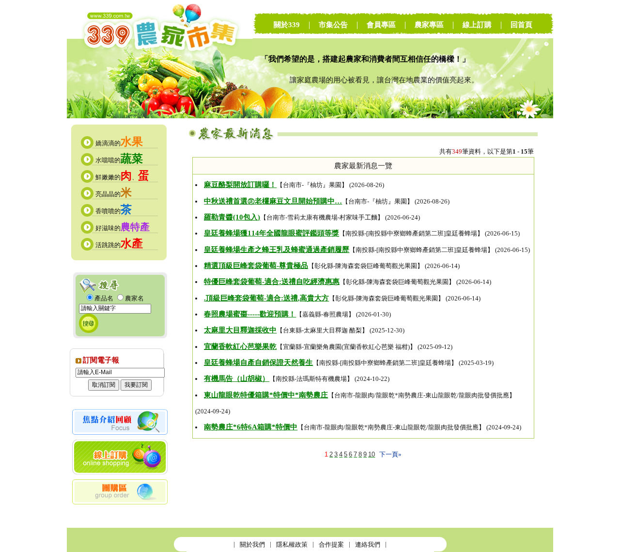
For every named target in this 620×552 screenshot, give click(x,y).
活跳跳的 (119, 245)
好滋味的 (122, 228)
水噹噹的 (119, 160)
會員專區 (381, 25)
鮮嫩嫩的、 (122, 177)
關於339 (287, 25)
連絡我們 (367, 544)
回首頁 (521, 25)
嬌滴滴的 (119, 143)
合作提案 (331, 544)
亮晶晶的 (113, 194)
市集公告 (333, 25)
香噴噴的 (113, 211)
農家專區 (429, 25)
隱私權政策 (292, 544)
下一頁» (390, 454)
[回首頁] (160, 116)
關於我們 (252, 544)
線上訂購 (477, 25)
